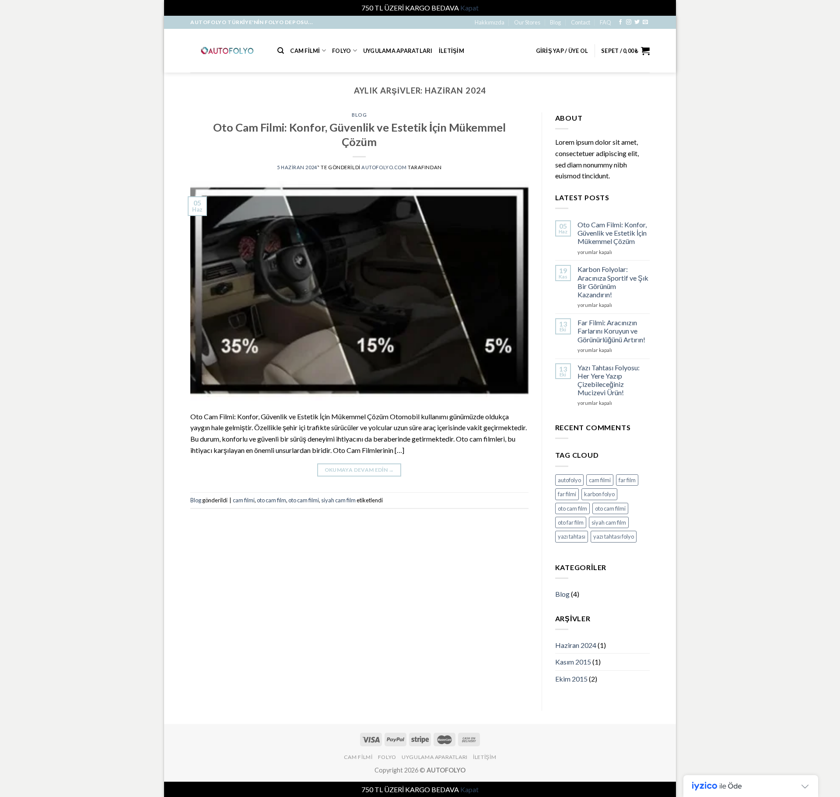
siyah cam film (338, 500)
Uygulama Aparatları (398, 50)
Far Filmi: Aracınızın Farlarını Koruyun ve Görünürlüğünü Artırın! (611, 330)
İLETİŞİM (451, 50)
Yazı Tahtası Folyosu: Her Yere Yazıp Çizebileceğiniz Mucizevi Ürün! (609, 380)
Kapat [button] (469, 7)
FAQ (605, 22)
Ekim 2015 (571, 679)
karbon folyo (599, 494)
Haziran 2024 (575, 645)
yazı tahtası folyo (613, 536)
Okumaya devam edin (359, 469)
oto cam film (271, 500)
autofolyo (569, 480)
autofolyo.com (383, 167)
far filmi (567, 494)
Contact (580, 22)
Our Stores (527, 22)
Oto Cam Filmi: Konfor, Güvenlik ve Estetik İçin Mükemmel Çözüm (612, 232)
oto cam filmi (303, 500)
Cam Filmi (305, 50)
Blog (555, 22)
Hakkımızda (489, 22)
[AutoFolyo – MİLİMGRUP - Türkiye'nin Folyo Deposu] (227, 50)
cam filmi (244, 500)
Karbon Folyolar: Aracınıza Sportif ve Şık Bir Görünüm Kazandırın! (613, 282)
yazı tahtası (571, 536)
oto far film (571, 522)
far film (627, 480)
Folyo (341, 50)
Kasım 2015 (573, 662)
